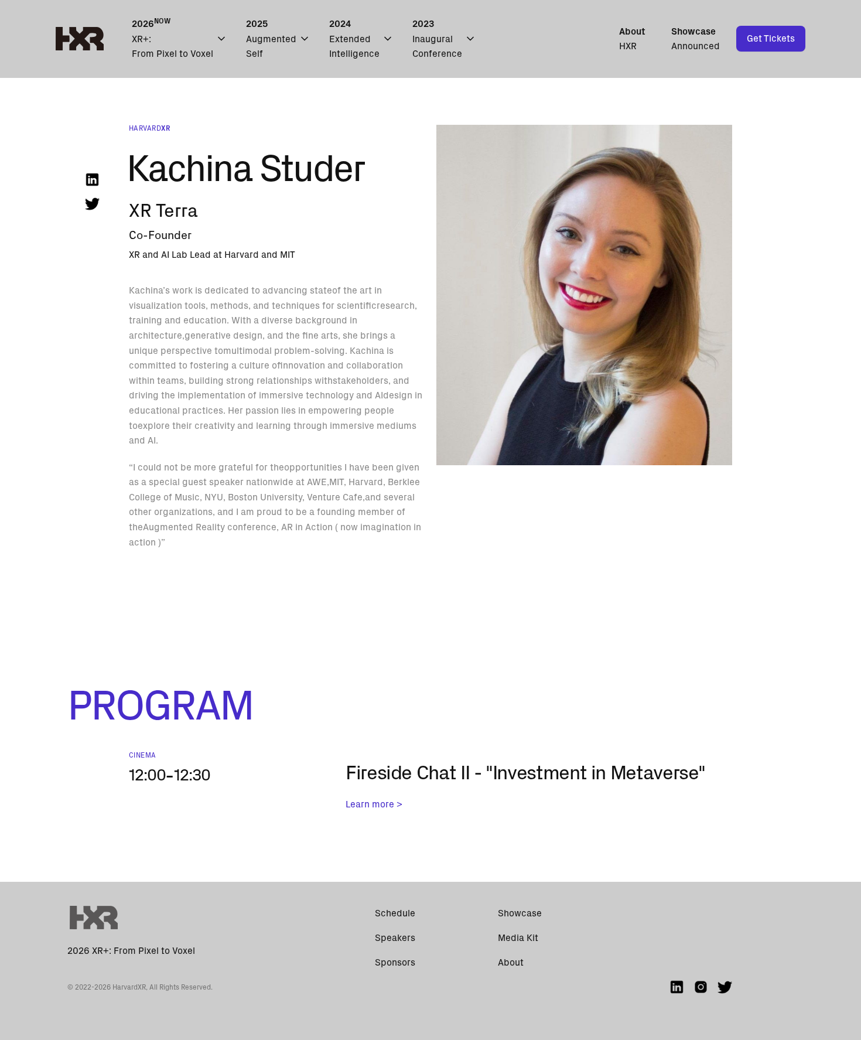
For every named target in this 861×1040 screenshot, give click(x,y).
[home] (80, 38)
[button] (179, 39)
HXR (632, 39)
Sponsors (395, 962)
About (511, 962)
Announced (695, 39)
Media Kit (518, 937)
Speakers (395, 937)
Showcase (520, 913)
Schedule (395, 913)
